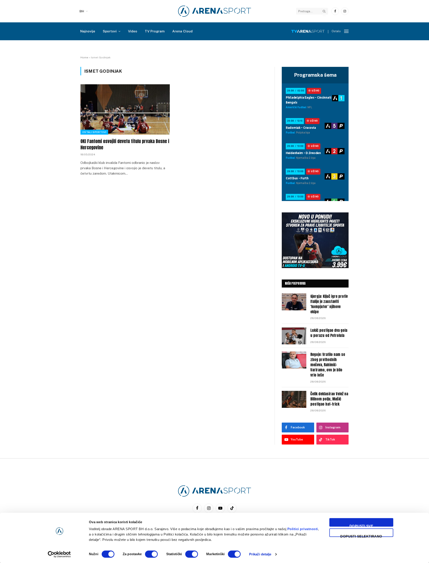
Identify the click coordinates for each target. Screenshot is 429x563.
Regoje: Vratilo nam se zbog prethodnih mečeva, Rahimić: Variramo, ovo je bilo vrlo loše (327, 364)
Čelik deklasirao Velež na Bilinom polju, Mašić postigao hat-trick (329, 399)
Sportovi (110, 31)
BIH (82, 11)
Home (84, 57)
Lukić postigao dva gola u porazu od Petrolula (328, 333)
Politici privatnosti (302, 529)
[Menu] (346, 31)
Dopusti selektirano (361, 535)
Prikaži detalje (260, 554)
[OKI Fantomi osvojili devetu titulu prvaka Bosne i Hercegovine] (125, 109)
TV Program (155, 31)
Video (132, 31)
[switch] (151, 554)
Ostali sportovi (94, 132)
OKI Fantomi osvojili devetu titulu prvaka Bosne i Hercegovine (124, 144)
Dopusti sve (361, 525)
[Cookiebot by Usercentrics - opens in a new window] (59, 554)
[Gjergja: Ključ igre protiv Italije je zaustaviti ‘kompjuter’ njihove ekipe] (294, 301)
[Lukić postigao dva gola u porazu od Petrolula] (294, 335)
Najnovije (87, 31)
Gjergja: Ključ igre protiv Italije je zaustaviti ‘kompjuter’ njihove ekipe (329, 304)
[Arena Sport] (214, 11)
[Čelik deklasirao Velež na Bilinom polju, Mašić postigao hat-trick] (294, 399)
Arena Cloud (182, 31)
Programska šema (315, 75)
